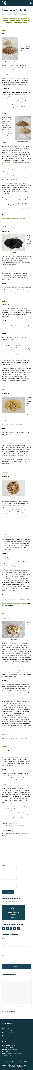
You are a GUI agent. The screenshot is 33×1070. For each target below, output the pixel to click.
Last (3, 950)
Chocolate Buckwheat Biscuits (10, 599)
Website (4, 882)
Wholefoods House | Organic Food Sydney (4, 3)
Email (3, 874)
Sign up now (5, 901)
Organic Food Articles (13, 823)
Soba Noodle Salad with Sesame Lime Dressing (15, 603)
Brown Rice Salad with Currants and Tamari (13, 218)
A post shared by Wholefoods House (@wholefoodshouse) (16, 1006)
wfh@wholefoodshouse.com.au (14, 1035)
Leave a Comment (23, 14)
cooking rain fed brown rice (8, 162)
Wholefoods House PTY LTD (21, 1061)
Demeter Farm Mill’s (20, 191)
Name (4, 865)
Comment (4, 839)
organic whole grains (20, 825)
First (3, 944)
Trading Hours (7, 1037)
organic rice (12, 825)
